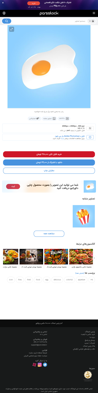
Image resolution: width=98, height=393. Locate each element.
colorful (69, 279)
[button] (73, 332)
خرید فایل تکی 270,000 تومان (49, 154)
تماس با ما (43, 334)
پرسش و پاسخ (90, 340)
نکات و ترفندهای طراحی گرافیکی (84, 349)
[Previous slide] (94, 258)
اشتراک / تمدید (89, 343)
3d (92, 279)
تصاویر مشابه (47, 118)
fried (29, 279)
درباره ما (92, 337)
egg (46, 279)
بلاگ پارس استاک (89, 346)
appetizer (81, 279)
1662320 (62, 118)
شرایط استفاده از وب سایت (38, 353)
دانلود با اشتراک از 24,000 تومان (49, 162)
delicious (57, 279)
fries (20, 279)
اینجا (62, 138)
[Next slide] (3, 258)
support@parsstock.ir (39, 345)
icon (11, 279)
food (38, 279)
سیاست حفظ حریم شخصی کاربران (35, 355)
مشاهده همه (49, 233)
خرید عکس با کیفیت (88, 334)
